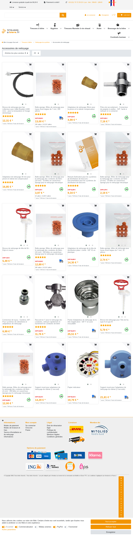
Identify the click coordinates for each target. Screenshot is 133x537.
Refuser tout (111, 527)
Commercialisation (26, 527)
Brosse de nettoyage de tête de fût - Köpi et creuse (16, 249)
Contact (113, 2)
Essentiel (9, 527)
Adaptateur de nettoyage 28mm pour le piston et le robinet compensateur (81, 108)
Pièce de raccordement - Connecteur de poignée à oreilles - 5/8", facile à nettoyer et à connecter (114, 109)
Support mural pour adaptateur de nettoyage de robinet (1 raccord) (47, 388)
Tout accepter (110, 522)
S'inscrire (28, 428)
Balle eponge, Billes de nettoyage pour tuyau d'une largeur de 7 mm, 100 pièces (49, 109)
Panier (27, 430)
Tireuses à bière (37, 28)
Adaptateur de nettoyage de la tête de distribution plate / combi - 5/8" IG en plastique (82, 250)
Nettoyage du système (42, 42)
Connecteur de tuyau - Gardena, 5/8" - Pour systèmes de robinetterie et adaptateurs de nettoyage (16, 322)
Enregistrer (110, 532)
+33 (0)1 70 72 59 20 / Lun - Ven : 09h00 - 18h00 (85, 2)
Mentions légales (53, 434)
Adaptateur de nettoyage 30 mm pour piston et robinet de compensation (16, 178)
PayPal (60, 527)
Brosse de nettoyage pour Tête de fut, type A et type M (114, 321)
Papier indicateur (74, 387)
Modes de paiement (11, 426)
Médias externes (45, 527)
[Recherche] (63, 15)
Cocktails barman (118, 37)
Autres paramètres (9, 530)
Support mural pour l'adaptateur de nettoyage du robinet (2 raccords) (113, 388)
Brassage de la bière (117, 28)
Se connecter (30, 426)
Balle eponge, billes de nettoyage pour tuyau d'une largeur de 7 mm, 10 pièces (114, 250)
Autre (99, 28)
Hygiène (54, 28)
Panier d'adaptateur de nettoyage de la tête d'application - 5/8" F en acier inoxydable (82, 322)
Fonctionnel (73, 527)
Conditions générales (55, 437)
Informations (8, 437)
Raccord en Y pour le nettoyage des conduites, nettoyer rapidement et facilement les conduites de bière (48, 322)
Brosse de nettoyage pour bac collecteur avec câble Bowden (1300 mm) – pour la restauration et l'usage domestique (16, 110)
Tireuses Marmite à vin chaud (77, 28)
